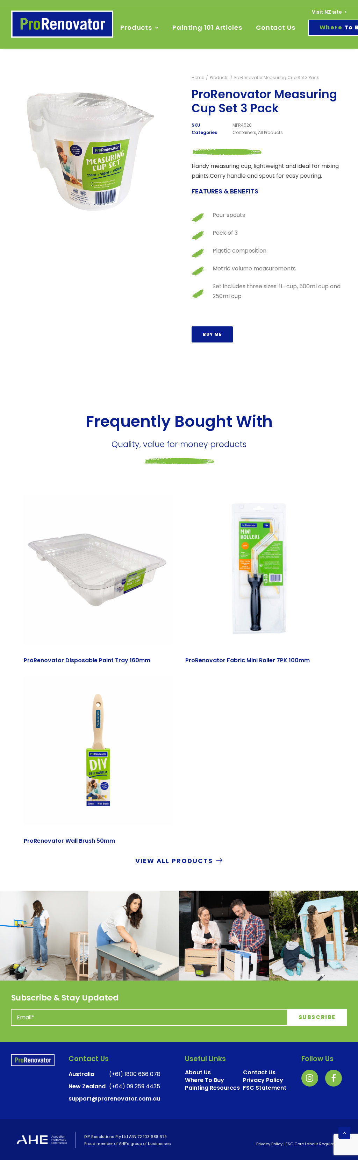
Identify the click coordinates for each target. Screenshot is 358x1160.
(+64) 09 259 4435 (134, 1086)
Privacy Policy (269, 1144)
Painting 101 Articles (207, 27)
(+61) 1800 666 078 (134, 1074)
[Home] (33, 1060)
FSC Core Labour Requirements (316, 1144)
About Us (198, 1072)
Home (198, 77)
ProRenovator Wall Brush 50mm (69, 841)
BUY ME (212, 334)
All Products (270, 132)
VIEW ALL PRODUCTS (174, 860)
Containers (244, 132)
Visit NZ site (327, 11)
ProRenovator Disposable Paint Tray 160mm (87, 660)
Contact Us (275, 27)
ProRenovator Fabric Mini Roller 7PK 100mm (247, 660)
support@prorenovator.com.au (114, 1099)
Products (136, 27)
